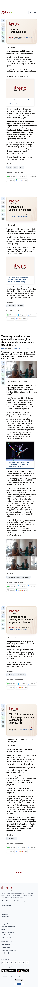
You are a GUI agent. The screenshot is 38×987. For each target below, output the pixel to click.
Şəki (15, 167)
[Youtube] (15, 962)
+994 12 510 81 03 (6, 903)
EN (15, 984)
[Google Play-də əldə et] (23, 970)
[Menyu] (35, 12)
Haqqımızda (4, 924)
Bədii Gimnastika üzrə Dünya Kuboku (18, 577)
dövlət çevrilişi (20, 674)
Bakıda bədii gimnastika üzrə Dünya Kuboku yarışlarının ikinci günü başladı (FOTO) (19, 464)
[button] (3, 20)
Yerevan (20, 305)
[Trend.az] (6, 12)
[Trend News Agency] (6, 888)
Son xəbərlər (4, 914)
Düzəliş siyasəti (5, 935)
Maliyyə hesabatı (6, 937)
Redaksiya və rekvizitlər (8, 926)
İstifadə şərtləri (5, 944)
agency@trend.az (6, 905)
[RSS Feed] (27, 962)
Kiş (21, 167)
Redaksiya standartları (7, 932)
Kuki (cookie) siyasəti (7, 953)
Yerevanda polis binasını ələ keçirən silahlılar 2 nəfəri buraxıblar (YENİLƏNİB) (18, 280)
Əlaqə (3, 929)
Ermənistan (11, 305)
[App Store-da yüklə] (8, 970)
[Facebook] (7, 962)
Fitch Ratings (12, 838)
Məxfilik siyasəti (5, 947)
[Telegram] (19, 962)
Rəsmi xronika (5, 917)
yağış (9, 167)
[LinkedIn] (23, 962)
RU (22, 984)
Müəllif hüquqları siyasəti (8, 950)
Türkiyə (10, 674)
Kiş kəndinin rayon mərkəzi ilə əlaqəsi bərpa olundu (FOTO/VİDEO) (19, 102)
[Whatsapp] (3, 962)
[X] (11, 962)
